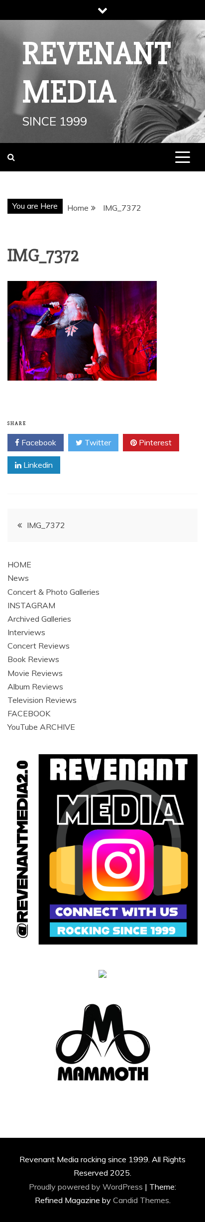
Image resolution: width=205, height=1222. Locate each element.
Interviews (26, 632)
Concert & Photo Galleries (53, 592)
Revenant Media (96, 73)
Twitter (97, 442)
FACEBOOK (28, 713)
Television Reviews (42, 700)
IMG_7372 (46, 525)
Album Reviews (35, 686)
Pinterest (154, 442)
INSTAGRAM (31, 605)
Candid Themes (141, 1200)
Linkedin (37, 465)
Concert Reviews (38, 646)
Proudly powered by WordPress (87, 1187)
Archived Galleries (39, 619)
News (18, 578)
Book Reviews (33, 659)
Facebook (37, 442)
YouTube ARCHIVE (41, 727)
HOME (19, 564)
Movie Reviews (35, 673)
